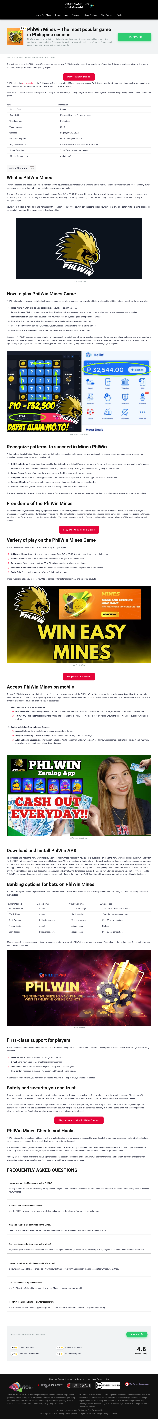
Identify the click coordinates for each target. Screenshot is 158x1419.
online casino (28, 83)
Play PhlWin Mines (79, 77)
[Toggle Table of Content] (31, 168)
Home (9, 57)
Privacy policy (103, 1379)
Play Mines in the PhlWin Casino (79, 1120)
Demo (57, 15)
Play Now (133, 36)
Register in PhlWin (79, 677)
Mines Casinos (90, 15)
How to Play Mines (43, 15)
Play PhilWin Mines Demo (79, 530)
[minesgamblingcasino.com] (79, 5)
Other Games (106, 15)
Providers (76, 15)
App (66, 15)
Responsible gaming (67, 1379)
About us (53, 1379)
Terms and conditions (86, 1379)
